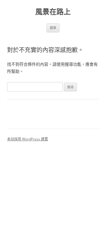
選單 (53, 27)
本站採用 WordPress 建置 (27, 139)
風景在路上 (53, 11)
